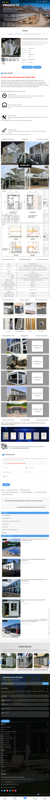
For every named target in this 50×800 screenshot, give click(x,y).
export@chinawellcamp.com (20, 448)
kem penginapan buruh (5, 745)
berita (2, 762)
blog (2, 764)
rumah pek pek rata (19, 34)
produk (2, 757)
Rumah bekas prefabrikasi (6, 727)
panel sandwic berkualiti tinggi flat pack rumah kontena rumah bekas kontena (25, 670)
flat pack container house (6, 747)
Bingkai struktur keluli (5, 742)
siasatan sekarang (27, 67)
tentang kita (3, 755)
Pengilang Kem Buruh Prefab (6, 738)
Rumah (11, 34)
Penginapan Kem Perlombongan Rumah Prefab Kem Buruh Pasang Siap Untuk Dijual (34, 539)
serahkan (5, 721)
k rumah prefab (5, 524)
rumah (2, 753)
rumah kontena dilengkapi (27, 492)
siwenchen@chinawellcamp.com (12, 784)
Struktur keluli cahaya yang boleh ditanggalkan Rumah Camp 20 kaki (33, 560)
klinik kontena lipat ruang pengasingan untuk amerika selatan (33, 600)
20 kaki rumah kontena (7, 494)
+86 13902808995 (8, 782)
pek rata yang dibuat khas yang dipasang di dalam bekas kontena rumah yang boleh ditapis (34, 621)
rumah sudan (5, 527)
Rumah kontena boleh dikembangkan (8, 731)
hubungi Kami (4, 760)
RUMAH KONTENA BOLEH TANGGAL (9, 530)
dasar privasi (3, 771)
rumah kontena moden (25, 490)
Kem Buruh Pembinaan (5, 734)
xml (1, 768)
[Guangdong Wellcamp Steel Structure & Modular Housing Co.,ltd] (5, 2)
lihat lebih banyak (25, 542)
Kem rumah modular (5, 740)
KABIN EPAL (4, 532)
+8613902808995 (11, 787)
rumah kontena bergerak (40, 492)
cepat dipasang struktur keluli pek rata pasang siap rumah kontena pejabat (34, 580)
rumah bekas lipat (6, 515)
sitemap (2, 766)
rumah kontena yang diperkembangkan (11, 521)
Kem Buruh (3, 729)
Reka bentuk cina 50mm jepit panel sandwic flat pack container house (41, 670)
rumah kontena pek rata (11, 490)
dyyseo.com (35, 794)
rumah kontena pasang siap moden (10, 492)
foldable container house (6, 736)
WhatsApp (37, 67)
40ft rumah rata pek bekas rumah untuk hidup (8, 670)
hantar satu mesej (25, 797)
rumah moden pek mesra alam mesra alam (16, 463)
